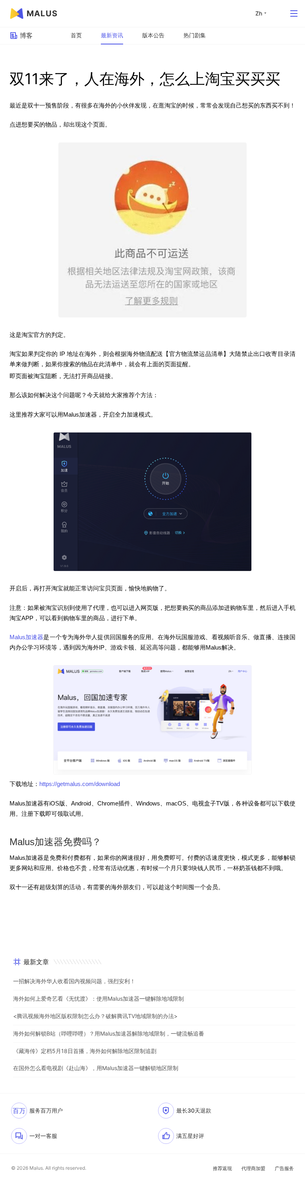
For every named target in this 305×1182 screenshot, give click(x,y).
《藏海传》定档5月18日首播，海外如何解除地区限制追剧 (84, 1050)
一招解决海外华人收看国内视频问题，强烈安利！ (74, 981)
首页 (76, 35)
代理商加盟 (253, 1168)
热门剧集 (194, 35)
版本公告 (153, 35)
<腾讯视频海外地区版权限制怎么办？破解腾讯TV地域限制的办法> (95, 1016)
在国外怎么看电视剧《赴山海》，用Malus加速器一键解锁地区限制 (95, 1068)
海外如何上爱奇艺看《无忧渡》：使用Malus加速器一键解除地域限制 (98, 998)
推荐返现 (222, 1168)
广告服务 (284, 1168)
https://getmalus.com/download (79, 784)
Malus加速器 (26, 637)
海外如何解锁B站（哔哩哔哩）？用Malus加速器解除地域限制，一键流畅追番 (108, 1033)
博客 (26, 35)
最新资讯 (112, 35)
